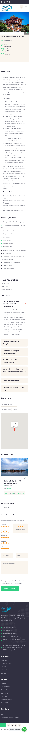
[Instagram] (19, 725)
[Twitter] (8, 725)
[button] (26, 22)
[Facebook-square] (12, 725)
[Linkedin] (15, 725)
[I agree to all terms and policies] (2, 715)
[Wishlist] (25, 460)
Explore (20, 493)
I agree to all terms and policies (10, 717)
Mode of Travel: (6, 409)
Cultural (7, 54)
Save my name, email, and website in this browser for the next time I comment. (12, 582)
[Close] (16, 424)
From (5, 488)
